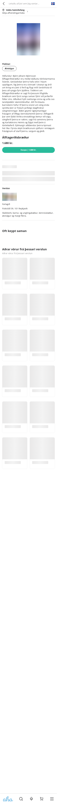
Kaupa (28, 149)
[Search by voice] (31, 799)
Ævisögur (9, 68)
